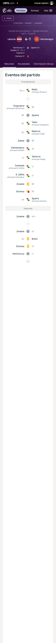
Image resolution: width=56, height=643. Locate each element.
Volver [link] (9, 18)
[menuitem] (21, 10)
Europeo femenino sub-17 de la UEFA (7, 10)
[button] (47, 10)
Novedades (24, 64)
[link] (20, 10)
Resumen (9, 64)
